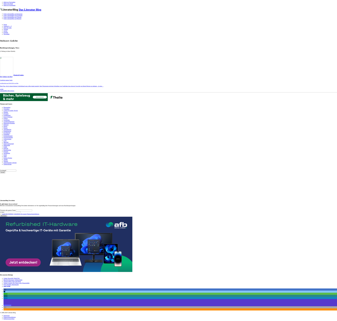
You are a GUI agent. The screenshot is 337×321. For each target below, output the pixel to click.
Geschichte (7, 120)
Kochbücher (7, 132)
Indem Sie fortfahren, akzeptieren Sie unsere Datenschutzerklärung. (20, 214)
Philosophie (7, 145)
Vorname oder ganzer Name (8, 210)
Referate (6, 148)
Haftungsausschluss (9, 319)
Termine (6, 29)
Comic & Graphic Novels (11, 110)
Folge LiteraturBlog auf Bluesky (13, 18)
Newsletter (6, 34)
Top (332, 316)
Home (5, 24)
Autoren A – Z (8, 26)
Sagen (5, 155)
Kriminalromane (8, 136)
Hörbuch (6, 125)
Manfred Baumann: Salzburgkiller (13, 280)
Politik (5, 147)
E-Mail (2, 212)
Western (6, 161)
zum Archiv (7, 286)
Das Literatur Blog (30, 9)
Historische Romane (9, 123)
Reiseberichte (7, 150)
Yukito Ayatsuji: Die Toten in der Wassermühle (16, 283)
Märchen (6, 142)
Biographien (7, 107)
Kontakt (6, 32)
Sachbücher (7, 153)
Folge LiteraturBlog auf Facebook (13, 15)
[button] (5, 289)
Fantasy (6, 118)
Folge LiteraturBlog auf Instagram (13, 14)
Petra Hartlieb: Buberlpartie (11, 284)
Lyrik (5, 140)
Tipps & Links (7, 28)
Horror (5, 126)
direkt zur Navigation (9, 2)
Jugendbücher (7, 129)
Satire (5, 156)
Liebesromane (7, 139)
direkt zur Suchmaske (9, 5)
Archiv (5, 31)
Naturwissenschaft (9, 143)
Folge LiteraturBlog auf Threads (12, 17)
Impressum (7, 315)
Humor (5, 128)
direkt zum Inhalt (8, 3)
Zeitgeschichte (7, 164)
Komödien (6, 134)
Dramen (6, 112)
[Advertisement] (52, 185)
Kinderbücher (7, 131)
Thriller (6, 159)
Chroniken (6, 109)
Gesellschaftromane (9, 121)
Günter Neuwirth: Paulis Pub (12, 278)
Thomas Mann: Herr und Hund (12, 281)
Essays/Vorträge (8, 117)
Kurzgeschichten (8, 137)
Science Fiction (8, 158)
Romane (6, 151)
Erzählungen (7, 115)
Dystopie (6, 113)
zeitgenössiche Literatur (10, 162)
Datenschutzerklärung (10, 317)
